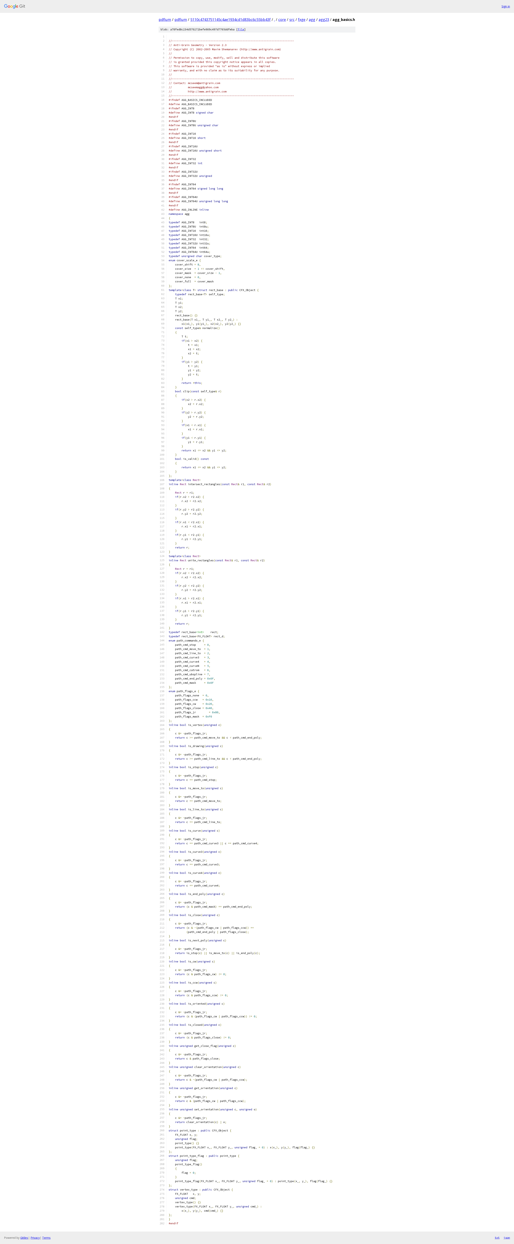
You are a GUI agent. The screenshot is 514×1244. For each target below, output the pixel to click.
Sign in (506, 6)
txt (497, 1237)
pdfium (165, 19)
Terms (46, 1238)
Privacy (35, 1238)
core (282, 19)
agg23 (324, 19)
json (507, 1237)
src (292, 19)
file (241, 29)
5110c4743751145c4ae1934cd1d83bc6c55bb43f (230, 19)
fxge (301, 19)
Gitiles (24, 1238)
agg (312, 19)
